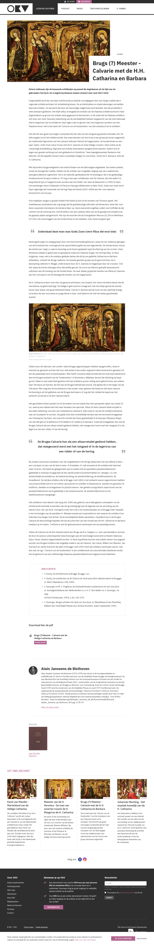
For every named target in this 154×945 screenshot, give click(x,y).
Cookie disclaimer (41, 927)
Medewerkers (12, 901)
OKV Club (11, 890)
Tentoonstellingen (99, 8)
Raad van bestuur (14, 905)
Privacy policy (29, 927)
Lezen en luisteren (45, 8)
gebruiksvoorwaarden (126, 893)
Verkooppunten (13, 886)
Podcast (65, 8)
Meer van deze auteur (50, 707)
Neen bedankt (142, 939)
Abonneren (85, 2)
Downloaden (40, 642)
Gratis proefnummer (15, 882)
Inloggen (71, 2)
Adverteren (11, 894)
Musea (80, 8)
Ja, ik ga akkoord (123, 938)
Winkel (122, 8)
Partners (10, 909)
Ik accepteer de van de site (124, 893)
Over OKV (11, 898)
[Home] (18, 8)
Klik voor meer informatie (85, 940)
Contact (10, 913)
